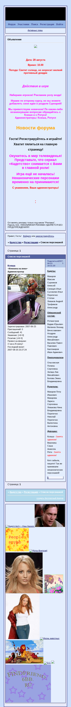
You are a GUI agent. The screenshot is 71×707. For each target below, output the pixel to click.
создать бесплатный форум (50, 498)
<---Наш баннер (27, 526)
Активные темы (35, 30)
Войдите (27, 236)
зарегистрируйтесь (45, 236)
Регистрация (31, 242)
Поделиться (52, 261)
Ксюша (11, 265)
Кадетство (15, 242)
